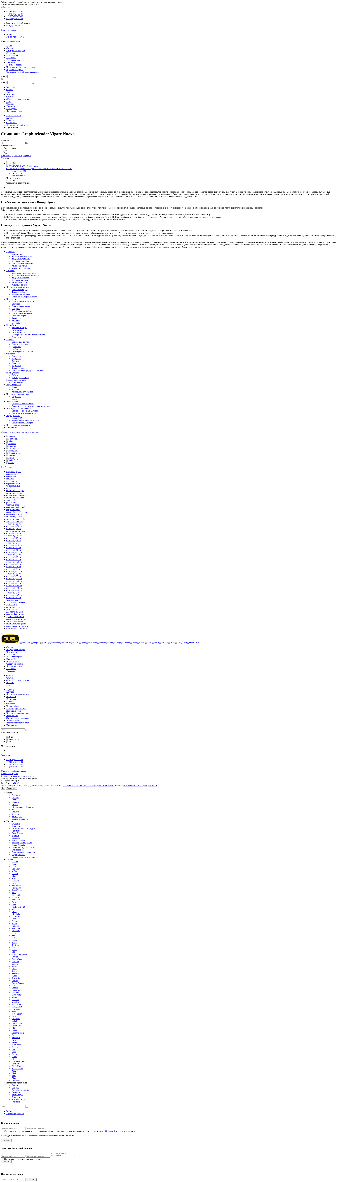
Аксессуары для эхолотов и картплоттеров (31, 406)
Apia (14, 1071)
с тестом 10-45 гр (14, 595)
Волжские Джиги (19, 954)
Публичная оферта (14, 69)
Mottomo (15, 992)
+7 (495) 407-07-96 (14, 759)
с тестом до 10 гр (14, 536)
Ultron (14, 876)
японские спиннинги (15, 531)
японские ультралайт (15, 519)
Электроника (12, 401)
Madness (15, 881)
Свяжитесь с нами (14, 664)
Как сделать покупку (15, 50)
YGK (14, 952)
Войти (9, 34)
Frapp (14, 942)
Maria (14, 938)
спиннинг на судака (15, 490)
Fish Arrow (16, 885)
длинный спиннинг (15, 616)
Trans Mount (17, 959)
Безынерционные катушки (24, 273)
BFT (14, 892)
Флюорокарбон (18, 292)
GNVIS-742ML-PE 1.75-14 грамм (63, 235)
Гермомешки (17, 382)
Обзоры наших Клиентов (23, 807)
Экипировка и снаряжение (18, 408)
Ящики (15, 387)
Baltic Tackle (17, 1068)
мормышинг (11, 476)
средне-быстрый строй (16, 512)
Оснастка (10, 354)
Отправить (6, 1140)
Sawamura (16, 973)
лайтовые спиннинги (16, 621)
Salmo (14, 935)
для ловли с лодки (14, 612)
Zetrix (14, 947)
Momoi (15, 873)
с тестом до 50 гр (14, 578)
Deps (14, 1052)
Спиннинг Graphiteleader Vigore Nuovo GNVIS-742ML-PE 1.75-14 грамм (39, 168)
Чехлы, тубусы (13, 373)
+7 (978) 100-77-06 (14, 767)
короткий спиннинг (15, 614)
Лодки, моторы (13, 415)
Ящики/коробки (13, 385)
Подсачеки (16, 396)
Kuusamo (16, 928)
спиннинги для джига (16, 624)
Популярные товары (15, 649)
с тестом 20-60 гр (14, 590)
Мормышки (17, 323)
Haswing (15, 926)
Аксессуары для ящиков (22, 392)
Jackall (14, 1021)
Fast (5, 153)
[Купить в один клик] (14, 163)
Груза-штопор (18, 330)
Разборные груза (19, 327)
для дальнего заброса (15, 602)
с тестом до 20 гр (14, 571)
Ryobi (14, 976)
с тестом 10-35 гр (14, 581)
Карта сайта (11, 659)
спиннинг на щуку (14, 493)
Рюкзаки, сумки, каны (16, 380)
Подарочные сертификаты (18, 425)
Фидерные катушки (20, 278)
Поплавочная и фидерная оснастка (27, 370)
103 (25, 176)
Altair (14, 1073)
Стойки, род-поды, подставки (25, 411)
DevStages (18, 783)
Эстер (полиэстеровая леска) (24, 297)
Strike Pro (16, 930)
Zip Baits (15, 945)
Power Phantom (18, 983)
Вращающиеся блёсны (22, 313)
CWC (14, 911)
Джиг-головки (18, 332)
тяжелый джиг (12, 600)
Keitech (15, 1011)
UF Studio (16, 914)
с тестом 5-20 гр (13, 555)
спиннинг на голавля (15, 607)
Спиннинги (17, 254)
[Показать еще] (2, 633)
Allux (14, 1075)
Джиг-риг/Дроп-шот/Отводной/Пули (28, 335)
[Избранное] (2, 80)
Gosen (14, 1035)
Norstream (16, 990)
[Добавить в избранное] (8, 163)
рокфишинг (11, 502)
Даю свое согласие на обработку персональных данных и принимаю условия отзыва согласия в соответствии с (69, 1131)
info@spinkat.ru (13, 25)
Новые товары (12, 661)
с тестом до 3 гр (13, 540)
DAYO (15, 862)
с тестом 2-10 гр (13, 550)
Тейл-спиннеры (19, 316)
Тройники (16, 349)
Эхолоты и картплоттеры (23, 404)
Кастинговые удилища (22, 256)
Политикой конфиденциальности (120, 1131)
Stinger (15, 966)
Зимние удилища (19, 266)
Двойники (16, 346)
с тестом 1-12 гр (13, 547)
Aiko (14, 1078)
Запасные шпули (19, 285)
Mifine (14, 871)
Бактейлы (16, 320)
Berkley (15, 921)
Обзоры (9, 89)
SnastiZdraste (17, 890)
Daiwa (14, 1056)
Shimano (15, 971)
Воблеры (16, 304)
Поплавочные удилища (22, 263)
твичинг (10, 479)
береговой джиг (13, 483)
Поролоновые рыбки (21, 306)
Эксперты (10, 87)
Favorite (15, 1040)
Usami (14, 919)
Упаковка (10, 62)
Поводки (16, 363)
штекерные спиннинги (16, 628)
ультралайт (11, 500)
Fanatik (15, 1042)
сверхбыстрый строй (15, 507)
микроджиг (11, 474)
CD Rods (16, 1064)
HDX (14, 1028)
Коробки (15, 389)
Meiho (14, 909)
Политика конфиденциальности (20, 67)
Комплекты (11, 427)
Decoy (14, 1054)
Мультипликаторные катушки (25, 275)
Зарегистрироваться (15, 37)
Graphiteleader (10, 148)
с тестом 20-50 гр (14, 588)
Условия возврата (14, 60)
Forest (14, 923)
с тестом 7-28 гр (13, 567)
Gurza (14, 1030)
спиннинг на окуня (15, 498)
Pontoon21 (16, 900)
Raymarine (16, 978)
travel (8, 488)
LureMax (15, 866)
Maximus (15, 999)
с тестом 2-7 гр (13, 593)
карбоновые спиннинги (17, 626)
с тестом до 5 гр (13, 528)
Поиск (4, 76)
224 (24, 171)
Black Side (16, 895)
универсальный (13, 486)
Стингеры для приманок (23, 351)
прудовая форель (13, 471)
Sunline (15, 964)
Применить (6, 155)
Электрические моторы (22, 423)
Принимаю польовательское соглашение (22, 1159)
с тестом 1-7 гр (13, 543)
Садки (14, 399)
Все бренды (6, 467)
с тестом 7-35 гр (13, 576)
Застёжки (16, 361)
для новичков (12, 481)
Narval (14, 940)
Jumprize (15, 897)
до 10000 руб (12, 609)
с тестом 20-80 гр (14, 586)
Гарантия (10, 53)
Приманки (11, 299)
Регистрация (12, 55)
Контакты (10, 106)
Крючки (10, 339)
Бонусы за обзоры (14, 65)
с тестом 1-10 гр (13, 524)
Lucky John (17, 916)
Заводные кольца (19, 368)
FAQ (8, 92)
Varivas (15, 957)
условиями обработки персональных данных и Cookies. (89, 785)
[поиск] (27, 730)
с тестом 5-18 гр (13, 564)
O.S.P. (14, 985)
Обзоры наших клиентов (17, 99)
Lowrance (16, 1009)
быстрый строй (13, 505)
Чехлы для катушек (20, 377)
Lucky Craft (17, 1007)
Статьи (9, 97)
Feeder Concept (18, 907)
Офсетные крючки (20, 344)
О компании (11, 652)
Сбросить (27, 155)
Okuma (15, 988)
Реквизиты (11, 58)
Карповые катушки (20, 280)
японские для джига (15, 517)
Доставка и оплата (14, 111)
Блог (8, 101)
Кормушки (16, 358)
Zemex (14, 950)
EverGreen (16, 1045)
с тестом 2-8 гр (13, 569)
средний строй (13, 509)
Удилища (10, 251)
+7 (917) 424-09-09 (14, 762)
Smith (14, 969)
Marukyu (15, 1002)
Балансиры (17, 318)
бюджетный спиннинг (16, 495)
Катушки (10, 270)
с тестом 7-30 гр (13, 597)
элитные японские (14, 521)
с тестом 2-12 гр (13, 559)
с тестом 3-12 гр (13, 574)
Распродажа (11, 109)
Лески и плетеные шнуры (18, 287)
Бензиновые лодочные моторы (25, 420)
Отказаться (11, 788)
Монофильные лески (21, 294)
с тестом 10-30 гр (14, 526)
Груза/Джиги (12, 325)
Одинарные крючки (21, 342)
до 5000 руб (11, 605)
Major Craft (16, 1004)
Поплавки (16, 356)
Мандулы (16, 308)
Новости (10, 94)
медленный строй (14, 514)
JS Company (17, 1014)
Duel (14, 904)
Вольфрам (16, 337)
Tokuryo (15, 961)
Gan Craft (16, 869)
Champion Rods (18, 1061)
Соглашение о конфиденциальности (22, 72)
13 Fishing (16, 1080)
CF (13, 1059)
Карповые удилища (20, 261)
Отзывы (10, 104)
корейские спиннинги (16, 619)
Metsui (14, 997)
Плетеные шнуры (19, 289)
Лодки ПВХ (17, 418)
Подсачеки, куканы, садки (18, 394)
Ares (14, 902)
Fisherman (16, 1037)
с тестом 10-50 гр (14, 562)
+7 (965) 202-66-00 (14, 764)
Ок (3, 788)
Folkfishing (16, 888)
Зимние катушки (19, 282)
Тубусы (15, 375)
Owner (14, 933)
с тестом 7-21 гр (13, 583)
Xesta (14, 883)
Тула (14, 864)
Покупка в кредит (9, 30)
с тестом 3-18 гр (13, 557)
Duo (13, 1049)
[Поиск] (54, 77)
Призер (15, 980)
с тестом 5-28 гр (13, 533)
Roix (14, 878)
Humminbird (17, 1023)
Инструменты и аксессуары (24, 413)
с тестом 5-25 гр (13, 538)
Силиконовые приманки (23, 301)
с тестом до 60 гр (14, 552)
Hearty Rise (17, 1026)
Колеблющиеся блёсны (22, 311)
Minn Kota (16, 995)
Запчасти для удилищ (21, 268)
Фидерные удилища (21, 259)
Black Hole (16, 1066)
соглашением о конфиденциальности (140, 785)
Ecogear (15, 1047)
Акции (9, 46)
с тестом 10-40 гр (14, 545)
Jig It (14, 1016)
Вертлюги (16, 366)
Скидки (9, 48)
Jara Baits (16, 1018)
